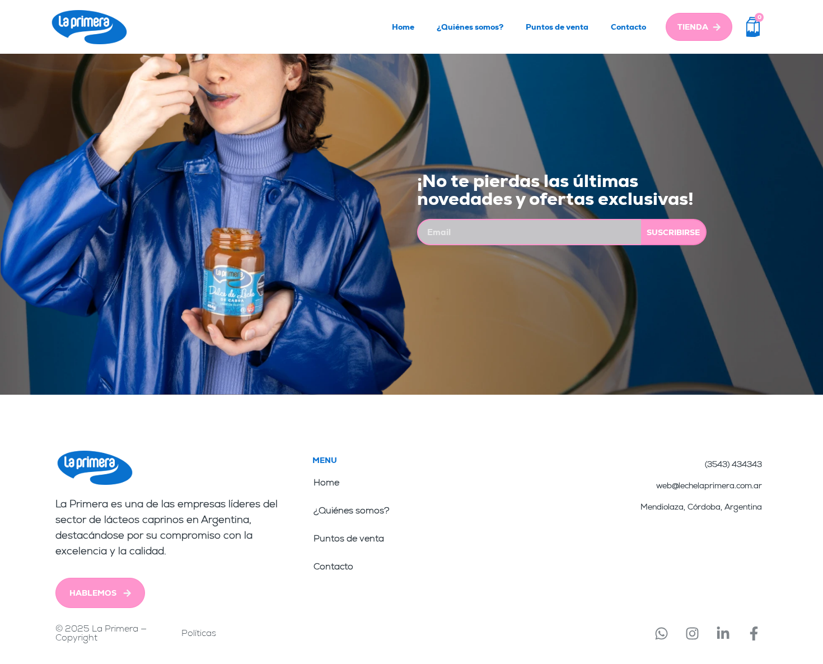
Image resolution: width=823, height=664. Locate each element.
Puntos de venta (557, 27)
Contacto (628, 27)
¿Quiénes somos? (470, 27)
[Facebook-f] (754, 633)
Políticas (198, 633)
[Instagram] (692, 633)
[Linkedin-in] (723, 633)
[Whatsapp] (661, 633)
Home (403, 27)
